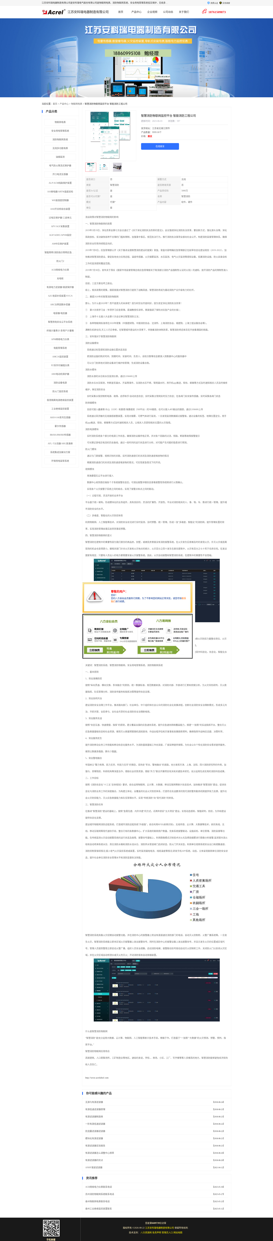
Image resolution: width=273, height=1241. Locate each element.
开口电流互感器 (60, 174)
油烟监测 (60, 157)
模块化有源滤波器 (94, 1138)
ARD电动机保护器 (60, 374)
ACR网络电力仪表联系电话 (98, 1187)
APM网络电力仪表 (60, 339)
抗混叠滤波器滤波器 (95, 1131)
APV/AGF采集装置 (60, 226)
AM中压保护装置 (60, 244)
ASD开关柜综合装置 (60, 209)
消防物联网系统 (60, 139)
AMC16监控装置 (60, 356)
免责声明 (156, 1232)
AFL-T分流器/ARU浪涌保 (60, 443)
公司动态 (168, 12)
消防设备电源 (60, 383)
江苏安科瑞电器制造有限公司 (88, 12)
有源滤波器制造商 (94, 1116)
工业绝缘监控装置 (60, 409)
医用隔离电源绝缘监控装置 (60, 400)
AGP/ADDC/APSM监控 (60, 235)
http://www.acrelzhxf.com (97, 1078)
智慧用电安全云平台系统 (60, 322)
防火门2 (60, 261)
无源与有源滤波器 (94, 1102)
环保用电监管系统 (60, 461)
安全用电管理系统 (60, 131)
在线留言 (160, 146)
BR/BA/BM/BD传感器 (60, 435)
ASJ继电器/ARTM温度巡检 (60, 191)
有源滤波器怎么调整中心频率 (99, 1153)
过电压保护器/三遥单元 (60, 218)
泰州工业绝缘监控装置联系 (98, 1209)
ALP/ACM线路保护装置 (60, 183)
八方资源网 (146, 1232)
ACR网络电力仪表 (60, 270)
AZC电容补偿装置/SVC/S (60, 296)
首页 (120, 12)
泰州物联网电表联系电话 (97, 1201)
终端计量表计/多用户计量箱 (60, 330)
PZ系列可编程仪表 (60, 365)
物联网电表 (76, 104)
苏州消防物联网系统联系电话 (99, 1194)
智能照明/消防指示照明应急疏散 (60, 252)
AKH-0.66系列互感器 (60, 417)
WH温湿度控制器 (60, 200)
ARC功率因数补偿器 (60, 304)
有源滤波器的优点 (94, 1160)
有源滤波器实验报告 (95, 1146)
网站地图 (177, 1232)
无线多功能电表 (60, 148)
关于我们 (184, 12)
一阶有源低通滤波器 (95, 1124)
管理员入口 (167, 1232)
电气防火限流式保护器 (60, 165)
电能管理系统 (60, 348)
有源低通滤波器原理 (95, 1109)
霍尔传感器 (60, 426)
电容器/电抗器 (60, 313)
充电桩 (60, 278)
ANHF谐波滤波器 (93, 1167)
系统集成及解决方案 (60, 452)
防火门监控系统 (60, 391)
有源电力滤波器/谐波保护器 (60, 287)
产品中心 (136, 12)
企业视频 (152, 12)
